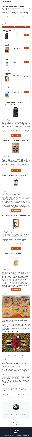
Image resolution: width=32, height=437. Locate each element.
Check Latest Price (16, 135)
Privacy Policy (16, 430)
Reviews (3, 4)
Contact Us (16, 432)
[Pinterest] (17, 424)
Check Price (27, 34)
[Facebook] (15, 424)
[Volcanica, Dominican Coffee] (7, 36)
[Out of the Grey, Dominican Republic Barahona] (7, 50)
